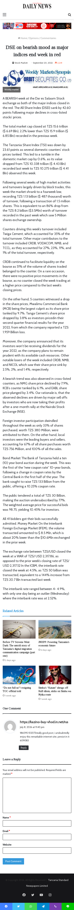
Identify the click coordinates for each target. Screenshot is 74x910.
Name (7, 817)
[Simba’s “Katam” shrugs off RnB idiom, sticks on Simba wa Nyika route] (54, 675)
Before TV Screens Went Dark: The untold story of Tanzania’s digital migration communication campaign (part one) (19, 649)
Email (6, 831)
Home (23, 38)
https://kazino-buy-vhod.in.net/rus (44, 722)
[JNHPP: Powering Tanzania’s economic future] (54, 629)
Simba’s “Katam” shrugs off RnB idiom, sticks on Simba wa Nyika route (54, 691)
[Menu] (4, 14)
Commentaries (48, 38)
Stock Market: (21, 62)
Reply (24, 747)
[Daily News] (37, 5)
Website (7, 844)
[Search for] (69, 14)
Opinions (34, 38)
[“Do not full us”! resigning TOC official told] (19, 675)
